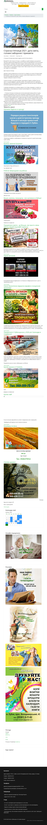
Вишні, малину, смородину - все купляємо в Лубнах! (22, 198)
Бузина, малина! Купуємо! (13, 144)
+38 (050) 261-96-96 (14, 2)
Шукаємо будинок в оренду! (14, 109)
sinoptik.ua (17, 741)
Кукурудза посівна (10, 426)
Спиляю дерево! (10, 462)
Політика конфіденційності (38, 820)
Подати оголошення (23, 6)
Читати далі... (7, 142)
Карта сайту (29, 820)
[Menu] (5, 12)
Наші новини (6, 56)
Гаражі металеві (9, 256)
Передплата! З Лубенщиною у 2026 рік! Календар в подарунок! (22, 333)
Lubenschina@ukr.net (31, 2)
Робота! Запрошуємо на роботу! (15, 171)
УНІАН (9, 105)
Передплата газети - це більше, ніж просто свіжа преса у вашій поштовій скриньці (21, 226)
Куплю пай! (8, 394)
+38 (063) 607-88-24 (22, 2)
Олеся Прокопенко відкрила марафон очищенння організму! (22, 287)
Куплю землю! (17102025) (13, 367)
